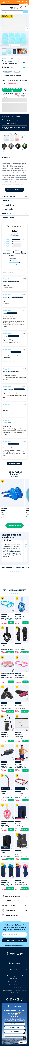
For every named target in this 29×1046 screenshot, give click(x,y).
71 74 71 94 (15, 978)
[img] (7, 279)
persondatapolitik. (20, 945)
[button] (2, 29)
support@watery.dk (16, 981)
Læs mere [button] (5, 326)
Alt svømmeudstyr (16, 58)
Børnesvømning (14, 1031)
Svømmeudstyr (7, 58)
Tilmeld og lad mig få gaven (14, 940)
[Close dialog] (26, 1004)
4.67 (14, 231)
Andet (14, 1035)
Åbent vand (14, 1024)
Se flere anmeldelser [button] (14, 463)
